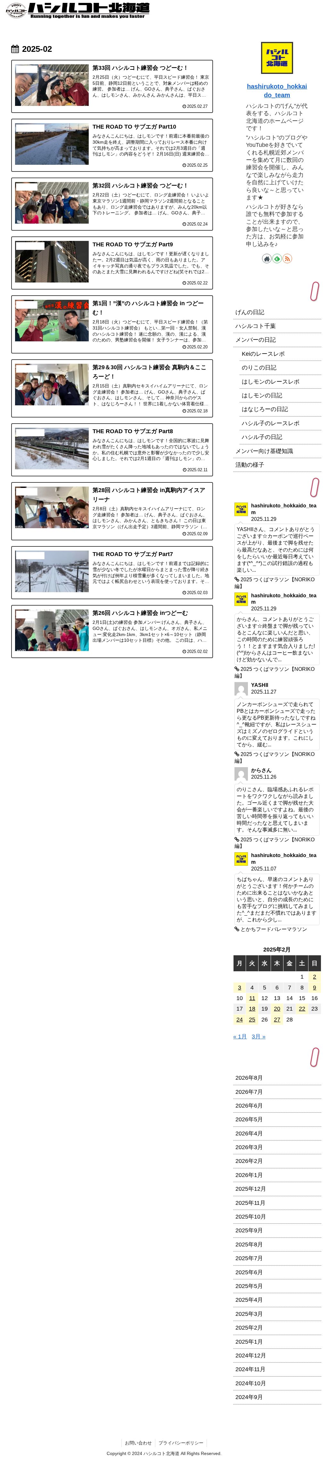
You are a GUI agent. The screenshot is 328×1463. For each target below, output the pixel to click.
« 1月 (240, 1036)
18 (252, 1009)
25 (252, 1019)
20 (277, 1009)
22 (302, 1009)
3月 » (259, 1036)
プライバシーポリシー (181, 1442)
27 (277, 1019)
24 (239, 1019)
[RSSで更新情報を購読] (287, 258)
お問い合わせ (138, 1442)
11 (252, 998)
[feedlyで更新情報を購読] (277, 258)
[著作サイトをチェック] (267, 258)
